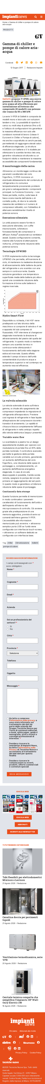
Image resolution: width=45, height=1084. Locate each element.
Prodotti (8, 29)
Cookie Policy (35, 1053)
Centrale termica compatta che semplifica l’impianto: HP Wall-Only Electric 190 (20, 1000)
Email (10, 595)
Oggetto (11, 673)
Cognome (12, 582)
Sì (11, 626)
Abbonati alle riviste (28, 1031)
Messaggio (13, 686)
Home (4, 22)
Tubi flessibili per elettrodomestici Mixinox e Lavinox (22, 879)
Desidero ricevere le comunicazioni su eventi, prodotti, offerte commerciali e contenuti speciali (23, 764)
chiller (10, 543)
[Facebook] (10, 1036)
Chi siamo (13, 1031)
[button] (36, 17)
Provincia (12, 648)
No (11, 629)
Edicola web (22, 817)
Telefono (11, 661)
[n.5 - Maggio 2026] (36, 804)
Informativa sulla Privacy (22, 748)
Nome (10, 569)
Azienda (11, 607)
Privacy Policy (21, 1053)
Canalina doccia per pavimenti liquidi (20, 918)
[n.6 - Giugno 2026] (22, 804)
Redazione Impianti (34, 68)
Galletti (6, 98)
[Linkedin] (31, 1036)
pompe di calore (10, 546)
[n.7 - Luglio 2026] (8, 804)
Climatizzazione (22, 543)
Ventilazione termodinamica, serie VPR (22, 958)
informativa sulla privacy (22, 720)
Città (10, 636)
